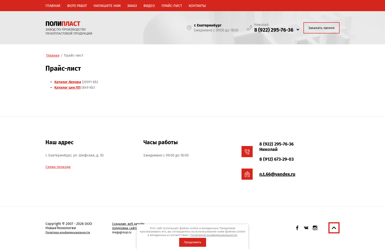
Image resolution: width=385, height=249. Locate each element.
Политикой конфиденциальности (213, 235)
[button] (321, 27)
